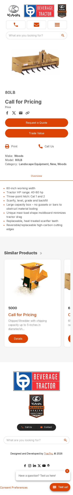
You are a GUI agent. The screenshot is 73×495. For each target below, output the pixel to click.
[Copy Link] (27, 113)
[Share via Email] (21, 113)
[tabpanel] (36, 64)
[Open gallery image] (36, 64)
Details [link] (18, 338)
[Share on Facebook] (7, 113)
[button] (15, 24)
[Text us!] (60, 487)
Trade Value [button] (36, 133)
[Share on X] (14, 113)
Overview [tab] (36, 175)
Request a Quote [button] (36, 122)
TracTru (48, 453)
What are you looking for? (26, 35)
